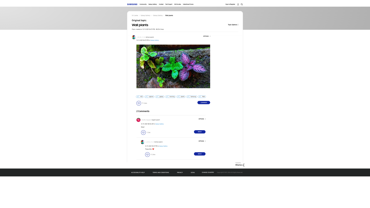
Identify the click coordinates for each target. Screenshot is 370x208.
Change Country (208, 172)
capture (151, 96)
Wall (203, 96)
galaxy (161, 96)
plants (182, 96)
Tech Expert (168, 4)
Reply (200, 132)
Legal (193, 172)
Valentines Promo (188, 4)
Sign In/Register (230, 4)
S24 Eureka (177, 4)
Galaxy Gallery (152, 4)
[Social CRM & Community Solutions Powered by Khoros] (240, 164)
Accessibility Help (138, 172)
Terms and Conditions (161, 172)
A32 (141, 96)
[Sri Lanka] (132, 4)
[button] (207, 36)
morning (172, 96)
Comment (204, 102)
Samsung (193, 96)
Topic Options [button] (232, 25)
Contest (161, 4)
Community (143, 4)
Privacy (180, 172)
